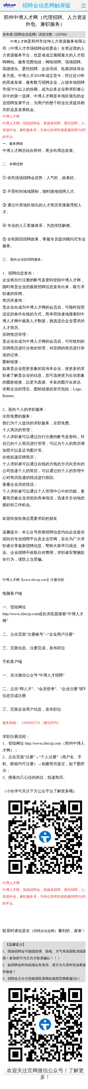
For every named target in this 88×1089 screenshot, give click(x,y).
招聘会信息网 (44, 931)
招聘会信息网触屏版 (46, 5)
